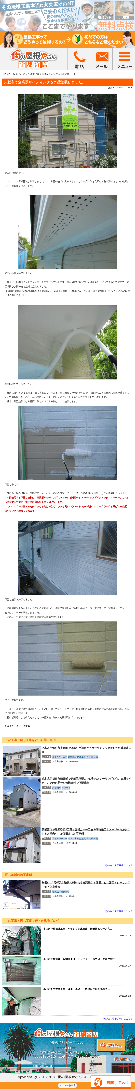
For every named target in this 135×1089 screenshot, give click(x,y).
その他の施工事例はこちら (119, 865)
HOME (6, 74)
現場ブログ (19, 74)
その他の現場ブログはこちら (118, 1018)
